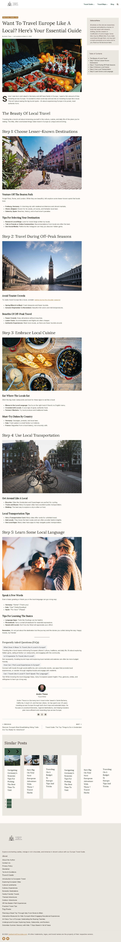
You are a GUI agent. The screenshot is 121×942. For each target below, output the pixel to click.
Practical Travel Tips (10, 17)
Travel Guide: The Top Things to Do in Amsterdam (63, 726)
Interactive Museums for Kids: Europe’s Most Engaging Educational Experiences (31, 916)
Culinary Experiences (9, 888)
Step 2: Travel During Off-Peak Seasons (102, 65)
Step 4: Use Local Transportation (100, 69)
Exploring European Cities (11, 882)
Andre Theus (7, 36)
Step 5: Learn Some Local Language (101, 71)
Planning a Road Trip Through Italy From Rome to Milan (22, 913)
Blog (112, 4)
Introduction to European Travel (14, 879)
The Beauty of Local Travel (98, 58)
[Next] (17, 751)
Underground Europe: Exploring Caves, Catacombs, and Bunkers (25, 922)
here (110, 42)
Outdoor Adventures (9, 900)
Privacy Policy (7, 866)
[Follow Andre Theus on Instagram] (41, 714)
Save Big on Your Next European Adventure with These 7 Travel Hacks (31, 781)
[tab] (9, 800)
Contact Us (6, 863)
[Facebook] (7, 938)
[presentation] (12, 760)
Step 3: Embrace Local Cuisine (99, 67)
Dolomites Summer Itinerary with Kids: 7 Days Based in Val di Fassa (26, 925)
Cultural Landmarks (9, 885)
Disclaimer (6, 869)
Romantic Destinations (10, 891)
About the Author (8, 860)
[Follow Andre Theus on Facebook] (38, 714)
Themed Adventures (9, 897)
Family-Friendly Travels (10, 894)
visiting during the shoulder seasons (47, 300)
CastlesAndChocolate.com (17, 934)
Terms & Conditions (9, 872)
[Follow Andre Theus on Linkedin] (45, 714)
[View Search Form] (117, 4)
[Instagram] (3, 938)
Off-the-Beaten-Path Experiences (14, 903)
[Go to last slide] (9, 751)
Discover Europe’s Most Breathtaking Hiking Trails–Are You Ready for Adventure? (20, 727)
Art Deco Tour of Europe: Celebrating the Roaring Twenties (23, 919)
